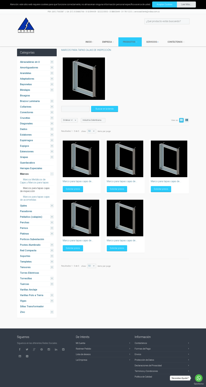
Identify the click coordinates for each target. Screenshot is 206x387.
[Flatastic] (26, 25)
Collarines (25, 106)
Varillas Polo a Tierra (31, 295)
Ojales (23, 205)
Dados (23, 129)
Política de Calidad (143, 377)
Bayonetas (26, 84)
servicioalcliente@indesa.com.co (147, 12)
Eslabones (26, 134)
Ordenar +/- (68, 120)
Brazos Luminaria (30, 101)
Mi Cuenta (80, 343)
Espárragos (26, 140)
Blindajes (25, 90)
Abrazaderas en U (30, 62)
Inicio (89, 42)
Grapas (24, 157)
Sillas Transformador (32, 306)
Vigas (23, 300)
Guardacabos (27, 162)
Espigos (24, 145)
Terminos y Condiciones (146, 371)
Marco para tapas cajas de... (78, 181)
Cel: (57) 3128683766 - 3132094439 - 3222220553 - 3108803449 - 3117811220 (99, 12)
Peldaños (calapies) (31, 216)
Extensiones (27, 151)
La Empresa (81, 360)
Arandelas (25, 73)
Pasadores (26, 211)
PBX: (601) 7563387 (56, 12)
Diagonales (26, 123)
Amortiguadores (29, 67)
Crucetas (25, 117)
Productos (129, 42)
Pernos (24, 228)
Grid (181, 120)
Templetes (26, 261)
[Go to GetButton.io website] (199, 384)
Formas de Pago (143, 349)
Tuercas (24, 284)
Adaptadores (27, 78)
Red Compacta (28, 250)
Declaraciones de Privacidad (148, 365)
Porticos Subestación (32, 239)
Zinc (22, 312)
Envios (138, 354)
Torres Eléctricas (29, 272)
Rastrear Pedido (83, 349)
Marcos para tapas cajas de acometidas (35, 198)
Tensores (25, 267)
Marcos (24, 173)
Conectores (26, 112)
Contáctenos (175, 42)
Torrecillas (26, 278)
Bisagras (25, 95)
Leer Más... (186, 4)
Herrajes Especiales (31, 168)
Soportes (25, 256)
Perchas (24, 222)
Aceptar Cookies (164, 4)
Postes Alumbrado (30, 244)
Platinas (24, 233)
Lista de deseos (83, 354)
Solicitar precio (73, 189)
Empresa (107, 42)
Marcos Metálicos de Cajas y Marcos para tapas (34, 181)
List (186, 120)
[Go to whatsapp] (199, 378)
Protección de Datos (144, 360)
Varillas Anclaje (28, 289)
